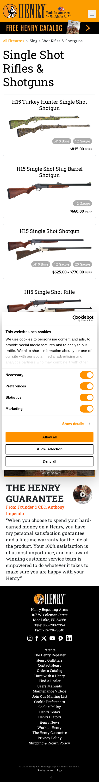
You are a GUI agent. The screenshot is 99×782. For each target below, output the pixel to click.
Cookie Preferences (49, 701)
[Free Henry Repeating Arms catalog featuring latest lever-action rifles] (49, 27)
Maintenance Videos (49, 691)
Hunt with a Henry (49, 676)
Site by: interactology (49, 770)
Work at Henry (49, 727)
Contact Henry (49, 665)
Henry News (50, 722)
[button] (88, 14)
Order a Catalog (49, 670)
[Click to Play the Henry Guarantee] (83, 494)
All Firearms (13, 41)
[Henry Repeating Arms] (37, 11)
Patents (49, 650)
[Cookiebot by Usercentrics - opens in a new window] (72, 318)
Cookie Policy (49, 706)
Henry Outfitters (49, 660)
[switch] (86, 386)
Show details (73, 424)
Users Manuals (49, 686)
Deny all (49, 461)
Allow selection (49, 449)
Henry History (49, 717)
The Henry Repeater (50, 655)
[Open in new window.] (30, 639)
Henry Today (49, 712)
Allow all (49, 437)
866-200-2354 (54, 625)
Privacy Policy (50, 738)
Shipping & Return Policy (49, 743)
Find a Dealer (50, 681)
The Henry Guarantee (49, 732)
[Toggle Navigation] (92, 14)
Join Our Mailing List (49, 696)
